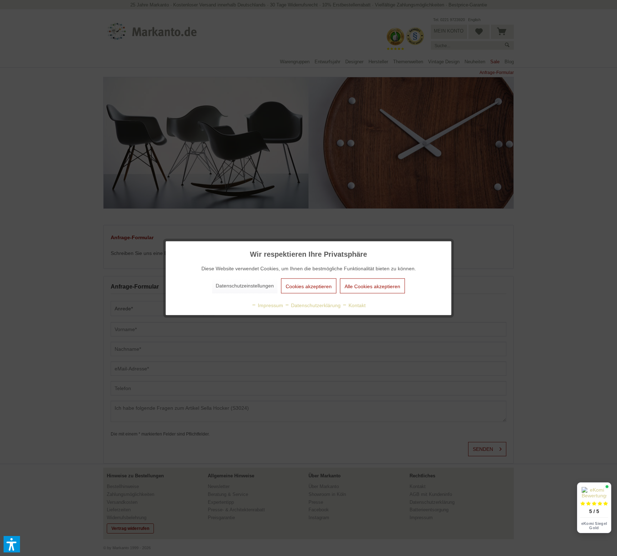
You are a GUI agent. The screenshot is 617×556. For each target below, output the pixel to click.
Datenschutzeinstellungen (245, 285)
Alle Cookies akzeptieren (372, 286)
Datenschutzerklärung (315, 305)
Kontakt (356, 305)
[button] (12, 544)
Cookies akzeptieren (309, 286)
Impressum (269, 305)
